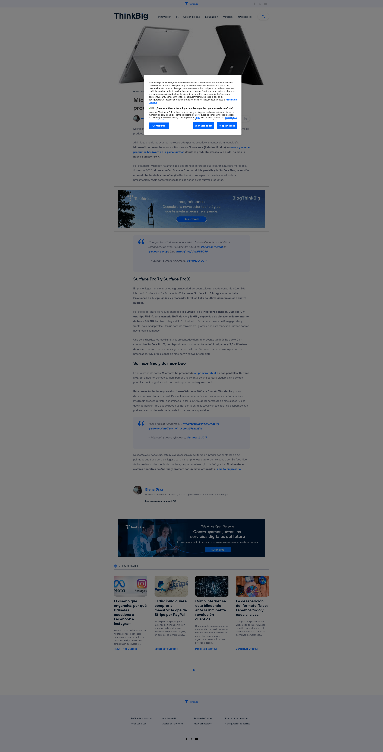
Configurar (158, 125)
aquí (198, 117)
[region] (192, 104)
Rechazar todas (203, 125)
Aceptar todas (227, 125)
